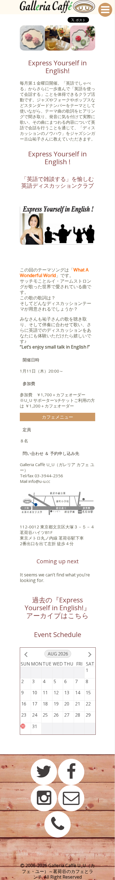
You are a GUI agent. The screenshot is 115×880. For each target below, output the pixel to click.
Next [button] (99, 38)
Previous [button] (15, 38)
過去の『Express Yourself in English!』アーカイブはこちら (57, 607)
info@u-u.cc (39, 481)
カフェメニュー (57, 417)
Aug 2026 (58, 654)
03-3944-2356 (49, 475)
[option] (32, 38)
